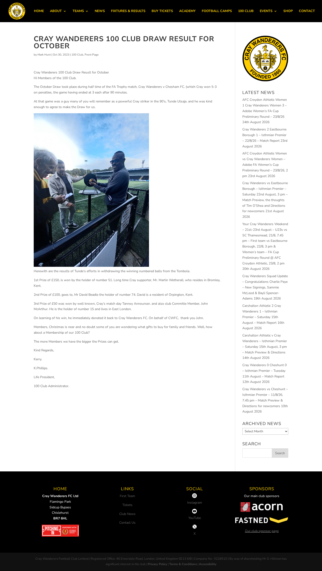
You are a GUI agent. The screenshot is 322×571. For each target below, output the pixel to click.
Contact (307, 11)
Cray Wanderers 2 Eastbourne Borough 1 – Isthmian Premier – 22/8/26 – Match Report (264, 135)
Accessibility (207, 564)
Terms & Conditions (183, 564)
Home (39, 11)
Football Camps (217, 11)
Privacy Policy (157, 564)
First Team (127, 496)
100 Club (246, 11)
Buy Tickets (162, 11)
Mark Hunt (44, 55)
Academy (187, 11)
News (100, 11)
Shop (288, 11)
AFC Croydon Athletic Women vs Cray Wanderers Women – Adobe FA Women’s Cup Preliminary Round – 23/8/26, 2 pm (265, 164)
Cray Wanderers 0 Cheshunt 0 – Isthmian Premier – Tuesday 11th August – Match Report (264, 371)
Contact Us (127, 522)
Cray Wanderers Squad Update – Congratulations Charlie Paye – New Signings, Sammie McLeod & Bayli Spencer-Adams (265, 287)
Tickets (127, 505)
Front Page (92, 55)
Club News (127, 514)
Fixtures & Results (128, 11)
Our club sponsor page (262, 531)
